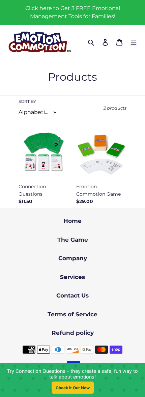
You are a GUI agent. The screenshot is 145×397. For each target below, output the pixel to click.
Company (72, 258)
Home (72, 220)
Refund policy (73, 332)
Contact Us (72, 295)
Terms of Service (72, 314)
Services (72, 277)
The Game (72, 239)
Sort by (27, 101)
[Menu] (133, 42)
